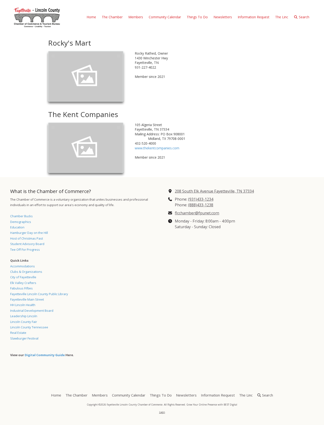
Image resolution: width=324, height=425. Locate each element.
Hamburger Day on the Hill (29, 233)
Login (162, 412)
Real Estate (18, 333)
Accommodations (22, 266)
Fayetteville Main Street (27, 299)
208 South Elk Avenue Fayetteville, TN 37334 (214, 191)
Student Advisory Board (27, 244)
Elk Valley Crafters (23, 283)
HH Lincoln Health (22, 305)
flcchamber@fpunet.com (197, 213)
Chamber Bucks (21, 216)
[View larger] (86, 76)
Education (17, 227)
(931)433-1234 (200, 199)
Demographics (20, 222)
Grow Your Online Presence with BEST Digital (211, 404)
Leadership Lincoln (23, 316)
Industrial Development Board (31, 310)
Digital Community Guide (45, 355)
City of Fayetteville (23, 277)
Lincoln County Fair (23, 322)
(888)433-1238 (200, 205)
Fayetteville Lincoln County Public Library (39, 294)
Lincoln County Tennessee (29, 327)
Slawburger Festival (24, 338)
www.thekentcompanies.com (157, 148)
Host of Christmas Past (26, 238)
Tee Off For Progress (25, 249)
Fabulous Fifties (21, 288)
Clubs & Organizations (26, 271)
